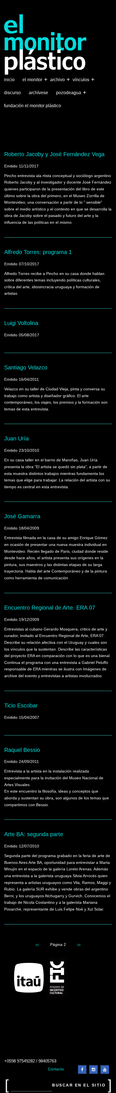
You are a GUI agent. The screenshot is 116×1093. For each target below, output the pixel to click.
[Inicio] (45, 44)
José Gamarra (22, 516)
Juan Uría (16, 438)
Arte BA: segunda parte (33, 834)
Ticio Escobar (21, 705)
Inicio (9, 79)
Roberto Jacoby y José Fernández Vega (54, 154)
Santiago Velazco (25, 367)
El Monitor (33, 79)
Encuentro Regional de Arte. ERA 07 (49, 607)
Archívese (38, 92)
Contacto (56, 1069)
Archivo (58, 79)
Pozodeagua (69, 92)
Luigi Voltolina (21, 323)
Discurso (12, 92)
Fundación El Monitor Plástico (32, 105)
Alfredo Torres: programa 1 (38, 252)
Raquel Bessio (22, 750)
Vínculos (81, 79)
